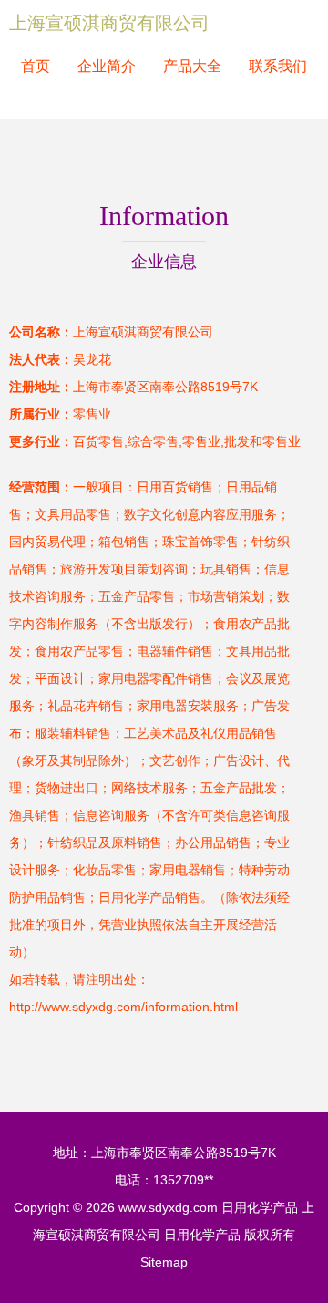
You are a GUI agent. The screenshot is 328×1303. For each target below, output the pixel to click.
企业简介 (106, 66)
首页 (35, 66)
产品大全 (192, 66)
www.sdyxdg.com (168, 1207)
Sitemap (164, 1262)
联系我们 (278, 66)
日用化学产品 (259, 1207)
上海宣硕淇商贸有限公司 (109, 23)
